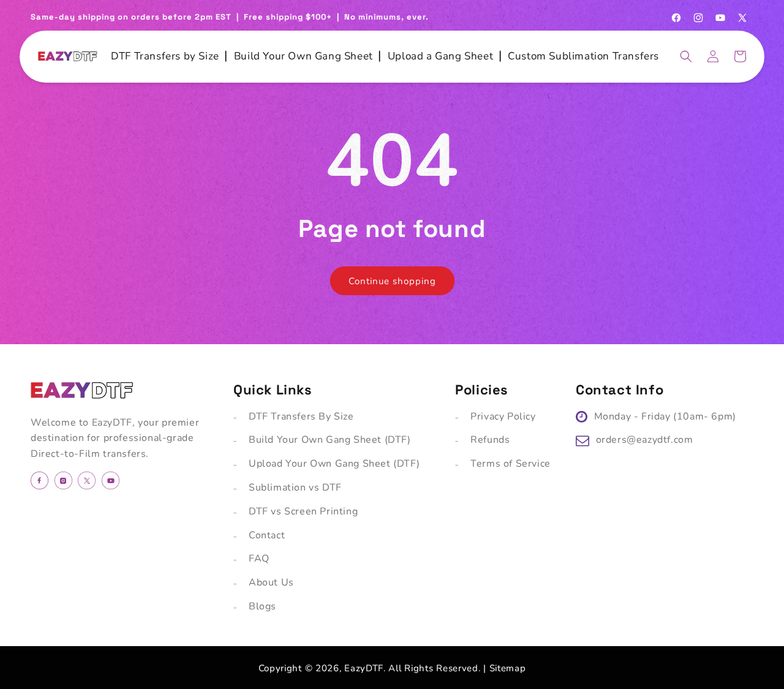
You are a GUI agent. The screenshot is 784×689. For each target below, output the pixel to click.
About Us (271, 582)
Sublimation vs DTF (295, 487)
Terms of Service (510, 463)
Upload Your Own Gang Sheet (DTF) (334, 463)
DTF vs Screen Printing (303, 511)
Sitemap (507, 668)
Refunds (490, 439)
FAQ (259, 558)
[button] (686, 56)
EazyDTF (363, 668)
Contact (267, 535)
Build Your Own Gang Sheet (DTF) (330, 439)
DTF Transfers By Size (301, 416)
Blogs (262, 606)
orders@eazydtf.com (644, 439)
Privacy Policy (502, 416)
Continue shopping (392, 281)
